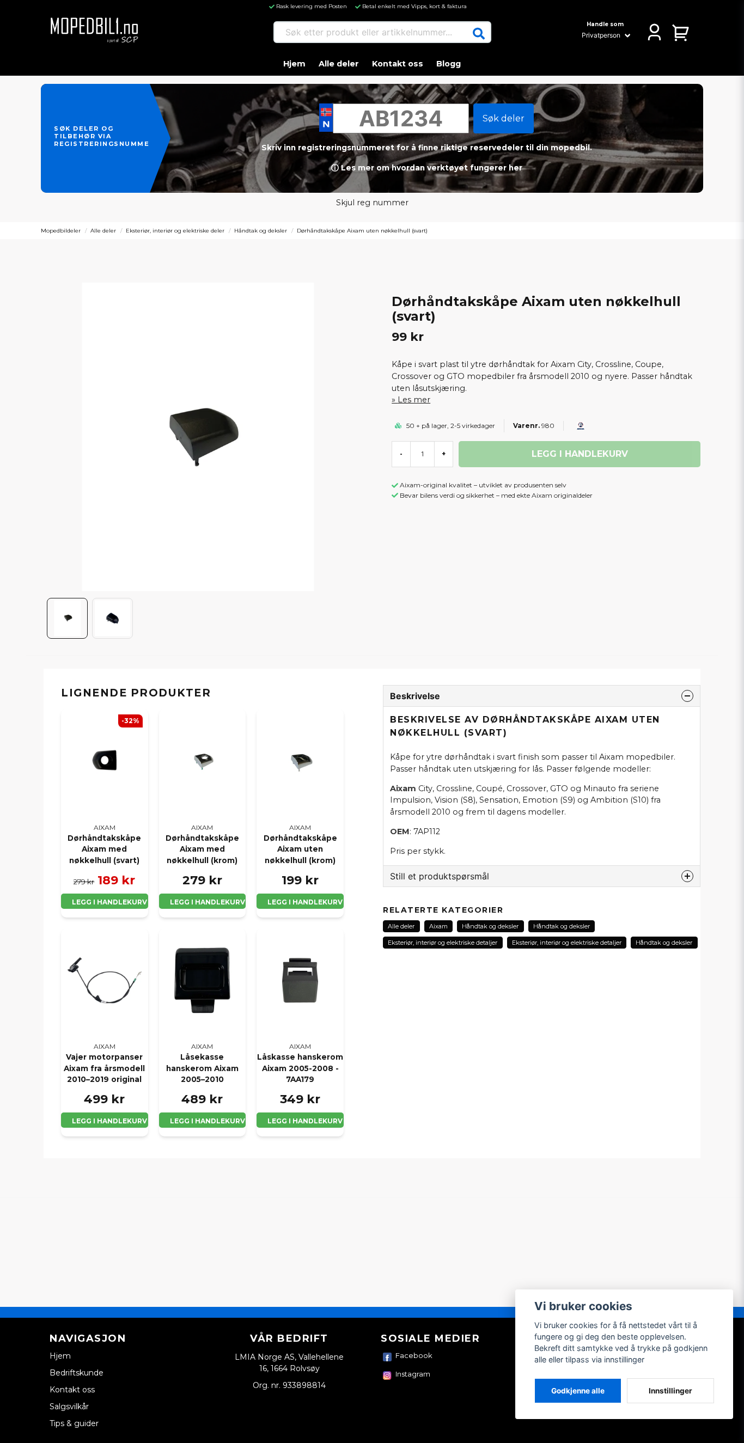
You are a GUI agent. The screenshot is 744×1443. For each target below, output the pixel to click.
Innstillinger (670, 1390)
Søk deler (504, 118)
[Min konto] (654, 32)
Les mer (414, 400)
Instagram (412, 1373)
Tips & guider (74, 1423)
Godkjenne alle (578, 1390)
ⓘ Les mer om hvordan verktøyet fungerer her (426, 167)
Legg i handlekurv (109, 902)
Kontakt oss (397, 64)
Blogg (448, 64)
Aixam (438, 926)
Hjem (294, 64)
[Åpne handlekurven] (681, 32)
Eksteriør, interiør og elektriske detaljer (442, 942)
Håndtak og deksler (260, 230)
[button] (479, 34)
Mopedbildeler (61, 230)
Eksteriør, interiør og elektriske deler (175, 230)
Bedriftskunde (76, 1373)
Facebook (413, 1355)
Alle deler (339, 64)
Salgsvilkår (69, 1406)
